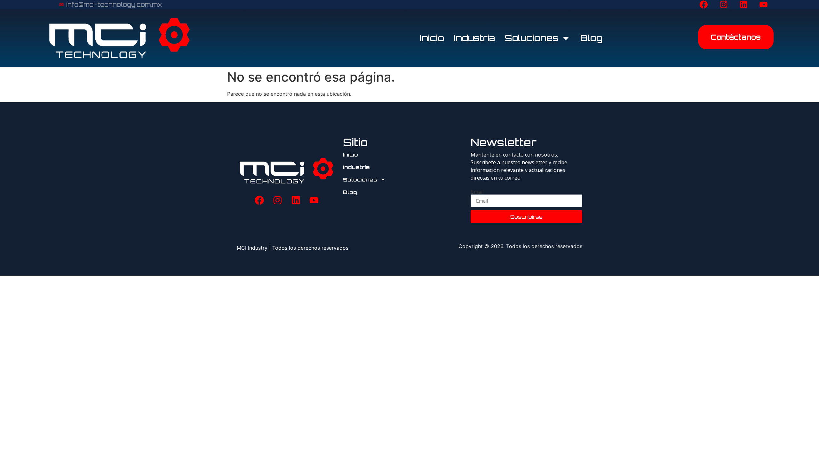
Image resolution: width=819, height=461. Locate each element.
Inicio (432, 38)
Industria (474, 38)
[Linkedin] (743, 4)
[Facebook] (704, 4)
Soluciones (531, 38)
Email (477, 191)
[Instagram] (724, 4)
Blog (591, 38)
